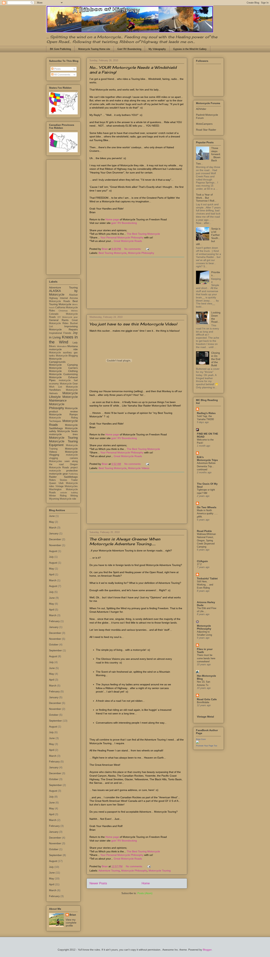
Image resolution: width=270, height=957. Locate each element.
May (51, 521)
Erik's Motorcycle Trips (207, 458)
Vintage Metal (205, 716)
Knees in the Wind (63, 339)
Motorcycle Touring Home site (94, 49)
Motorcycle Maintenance (63, 398)
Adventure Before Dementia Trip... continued (206, 466)
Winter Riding (57, 495)
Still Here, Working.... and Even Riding (205, 584)
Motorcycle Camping (63, 364)
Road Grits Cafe (207, 699)
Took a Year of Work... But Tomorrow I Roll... (206, 197)
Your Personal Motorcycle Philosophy (121, 237)
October (53, 644)
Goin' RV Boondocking (129, 49)
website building (69, 492)
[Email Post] (147, 248)
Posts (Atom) (144, 893)
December (55, 539)
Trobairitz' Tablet (207, 578)
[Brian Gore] (197, 742)
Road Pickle (204, 531)
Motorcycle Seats (67, 431)
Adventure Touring (109, 870)
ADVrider (201, 108)
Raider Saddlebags (63, 476)
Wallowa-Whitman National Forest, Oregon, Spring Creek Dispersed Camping (206, 540)
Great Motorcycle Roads (128, 240)
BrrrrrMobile (203, 702)
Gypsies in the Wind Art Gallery (190, 49)
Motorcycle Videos (138, 468)
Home (146, 883)
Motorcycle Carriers (63, 367)
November (55, 545)
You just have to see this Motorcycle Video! (133, 324)
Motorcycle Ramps (63, 414)
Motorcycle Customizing (63, 374)
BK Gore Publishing (60, 49)
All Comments (61, 74)
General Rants (59, 320)
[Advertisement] (136, 283)
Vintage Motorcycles (66, 486)
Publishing (73, 474)
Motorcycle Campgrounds (57, 360)
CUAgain (202, 561)
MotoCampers (204, 123)
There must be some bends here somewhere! (206, 658)
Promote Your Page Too (206, 746)
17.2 (199, 564)
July (51, 556)
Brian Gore (201, 739)
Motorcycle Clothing (63, 371)
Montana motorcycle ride (63, 348)
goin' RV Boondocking (124, 222)
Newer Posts (98, 883)
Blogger (207, 949)
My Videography (157, 49)
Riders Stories (58, 480)
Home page (112, 219)
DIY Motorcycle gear (67, 317)
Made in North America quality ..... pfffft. (207, 513)
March (52, 527)
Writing (74, 495)
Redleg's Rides (206, 413)
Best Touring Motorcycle (113, 252)
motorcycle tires (63, 434)
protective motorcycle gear (63, 472)
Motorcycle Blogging (67, 355)
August (53, 551)
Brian (72, 914)
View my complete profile (71, 922)
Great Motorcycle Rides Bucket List (63, 323)
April (51, 574)
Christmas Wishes (68, 311)
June (52, 515)
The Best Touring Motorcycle (143, 233)
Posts (57, 68)
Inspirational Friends (60, 333)
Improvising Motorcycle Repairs (63, 328)
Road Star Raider (206, 129)
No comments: (133, 248)
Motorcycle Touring (160, 870)
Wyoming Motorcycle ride (62, 499)
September (55, 650)
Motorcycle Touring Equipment (63, 443)
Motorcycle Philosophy (141, 252)
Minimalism (62, 346)
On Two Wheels (206, 507)
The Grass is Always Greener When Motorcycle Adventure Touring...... (124, 541)
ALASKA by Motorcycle (63, 292)
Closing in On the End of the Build (215, 359)
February (54, 621)
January (53, 533)
